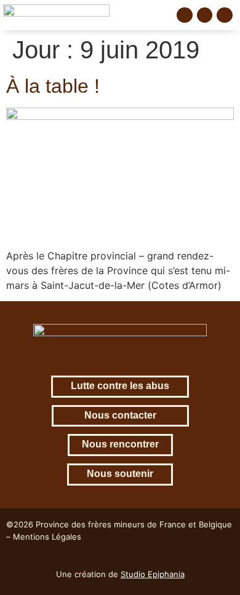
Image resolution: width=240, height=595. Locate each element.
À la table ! (53, 86)
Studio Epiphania (153, 574)
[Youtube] (225, 15)
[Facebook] (185, 15)
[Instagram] (205, 15)
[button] (158, 15)
